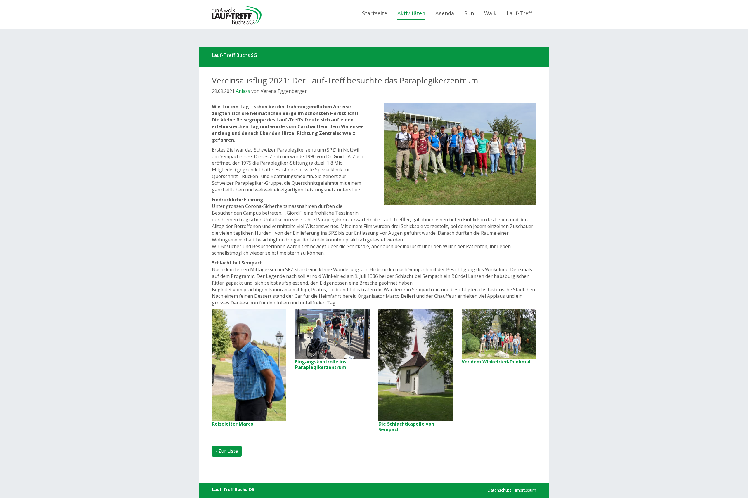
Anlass (243, 91)
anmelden (479, 490)
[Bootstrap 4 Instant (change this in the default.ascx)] (237, 15)
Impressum (525, 490)
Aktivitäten (411, 13)
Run (469, 13)
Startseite (374, 13)
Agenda (444, 13)
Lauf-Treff (519, 13)
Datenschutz (499, 490)
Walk (490, 13)
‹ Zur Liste (227, 451)
